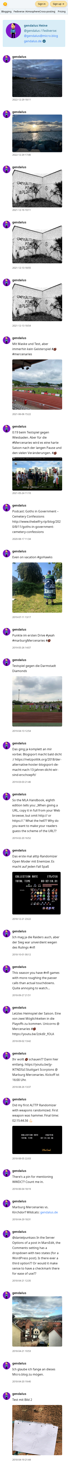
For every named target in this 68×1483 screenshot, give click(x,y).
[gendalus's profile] (6, 59)
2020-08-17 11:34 (21, 539)
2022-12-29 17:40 (21, 154)
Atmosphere (32, 11)
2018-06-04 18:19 (21, 1189)
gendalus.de (33, 41)
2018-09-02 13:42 (21, 1041)
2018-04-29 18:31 (21, 1219)
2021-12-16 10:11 (21, 210)
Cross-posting (47, 11)
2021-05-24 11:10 (21, 493)
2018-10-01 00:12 (21, 954)
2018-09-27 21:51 (21, 995)
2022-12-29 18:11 (21, 99)
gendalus (19, 57)
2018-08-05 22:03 (21, 1158)
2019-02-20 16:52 (21, 838)
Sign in (42, 4)
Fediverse (19, 11)
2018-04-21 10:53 (21, 1351)
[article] (34, 78)
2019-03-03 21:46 (21, 782)
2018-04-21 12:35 (21, 1280)
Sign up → (58, 4)
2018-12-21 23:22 (21, 919)
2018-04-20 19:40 (21, 1381)
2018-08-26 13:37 (21, 1087)
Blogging (6, 11)
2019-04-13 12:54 (21, 731)
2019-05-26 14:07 (21, 647)
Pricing (62, 11)
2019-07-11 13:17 (21, 617)
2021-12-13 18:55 (21, 267)
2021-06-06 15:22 (21, 414)
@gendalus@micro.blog (41, 36)
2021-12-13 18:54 (21, 325)
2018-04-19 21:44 (21, 1459)
